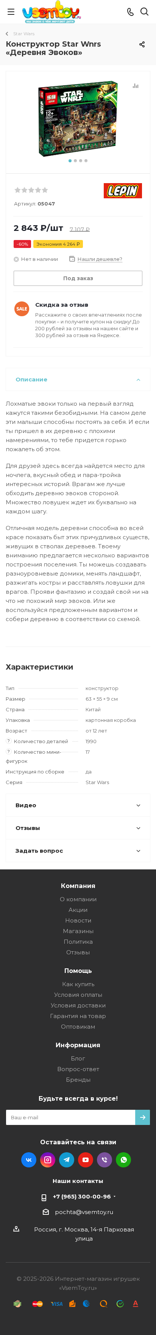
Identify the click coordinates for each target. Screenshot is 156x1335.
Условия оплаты (78, 994)
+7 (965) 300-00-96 (82, 1196)
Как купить (78, 984)
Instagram (47, 1159)
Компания (78, 885)
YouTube (85, 1159)
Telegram (66, 1159)
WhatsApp (123, 1159)
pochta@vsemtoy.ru (84, 1212)
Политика (78, 941)
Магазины (78, 931)
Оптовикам (78, 1026)
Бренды (78, 1079)
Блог (78, 1058)
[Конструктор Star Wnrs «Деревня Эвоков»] (78, 119)
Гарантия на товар (78, 1016)
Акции (78, 909)
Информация (78, 1045)
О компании (78, 899)
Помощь (78, 970)
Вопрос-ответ (78, 1069)
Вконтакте (28, 1159)
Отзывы (78, 952)
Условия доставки (78, 1005)
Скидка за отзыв (61, 304)
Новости (78, 920)
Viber (104, 1159)
